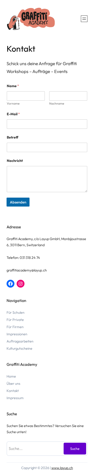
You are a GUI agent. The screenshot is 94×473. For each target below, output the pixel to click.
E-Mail (13, 114)
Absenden (18, 202)
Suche (75, 448)
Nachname (56, 103)
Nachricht (15, 161)
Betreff (12, 137)
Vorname (13, 103)
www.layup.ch (62, 468)
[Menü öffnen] (84, 18)
